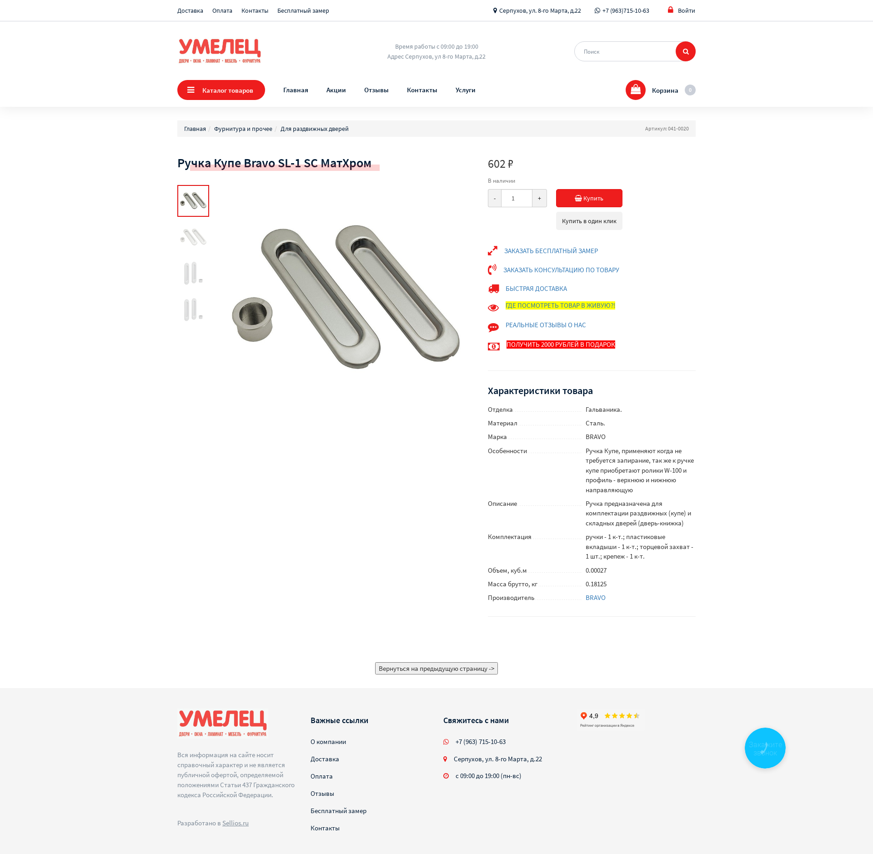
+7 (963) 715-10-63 (481, 741)
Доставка (190, 10)
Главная (295, 89)
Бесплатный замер (303, 10)
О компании (328, 741)
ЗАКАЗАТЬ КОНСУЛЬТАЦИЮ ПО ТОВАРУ (561, 269)
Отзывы (376, 89)
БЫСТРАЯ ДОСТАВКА (536, 288)
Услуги (466, 89)
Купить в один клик (589, 221)
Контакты (254, 10)
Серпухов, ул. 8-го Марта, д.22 (540, 10)
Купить (592, 198)
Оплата (222, 10)
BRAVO (596, 597)
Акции (336, 89)
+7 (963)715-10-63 (625, 10)
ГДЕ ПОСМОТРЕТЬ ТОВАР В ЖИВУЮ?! (560, 305)
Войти (686, 10)
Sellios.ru (235, 823)
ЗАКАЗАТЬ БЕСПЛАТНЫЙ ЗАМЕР (551, 250)
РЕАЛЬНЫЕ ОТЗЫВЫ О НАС (546, 324)
